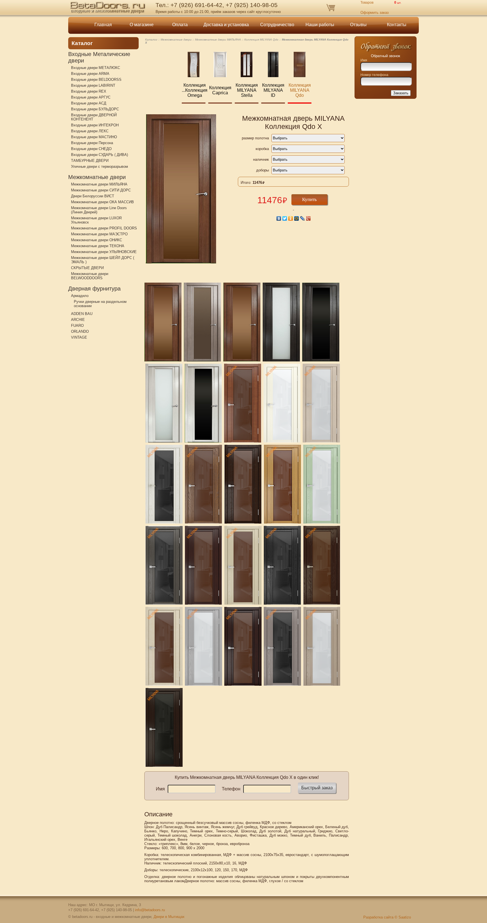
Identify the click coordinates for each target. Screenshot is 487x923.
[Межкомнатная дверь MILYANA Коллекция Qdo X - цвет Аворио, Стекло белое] (282, 403)
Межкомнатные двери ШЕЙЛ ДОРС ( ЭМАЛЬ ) (102, 260)
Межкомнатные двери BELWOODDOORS (89, 276)
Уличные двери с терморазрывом (99, 166)
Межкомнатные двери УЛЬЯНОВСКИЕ (104, 252)
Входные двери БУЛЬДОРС (95, 109)
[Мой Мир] (297, 218)
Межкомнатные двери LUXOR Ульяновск (96, 220)
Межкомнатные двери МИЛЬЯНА (99, 184)
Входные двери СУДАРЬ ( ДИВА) (99, 155)
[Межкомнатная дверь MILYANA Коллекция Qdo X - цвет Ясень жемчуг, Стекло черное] (203, 403)
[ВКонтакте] (279, 218)
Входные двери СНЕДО (91, 149)
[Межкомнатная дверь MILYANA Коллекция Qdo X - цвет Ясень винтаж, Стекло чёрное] (320, 322)
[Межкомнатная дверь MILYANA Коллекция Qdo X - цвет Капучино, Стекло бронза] (243, 565)
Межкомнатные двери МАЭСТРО (99, 234)
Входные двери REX (88, 91)
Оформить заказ (374, 12)
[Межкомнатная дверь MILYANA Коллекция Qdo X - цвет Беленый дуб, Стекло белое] (321, 403)
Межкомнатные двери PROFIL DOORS (104, 228)
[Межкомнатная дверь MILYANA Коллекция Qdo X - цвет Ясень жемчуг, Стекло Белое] (163, 403)
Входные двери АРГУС (90, 97)
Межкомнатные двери (97, 177)
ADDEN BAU (81, 314)
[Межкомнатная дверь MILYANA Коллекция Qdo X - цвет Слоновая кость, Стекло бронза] (164, 646)
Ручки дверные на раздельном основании (100, 304)
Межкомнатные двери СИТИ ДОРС (101, 190)
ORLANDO (80, 331)
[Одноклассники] (291, 218)
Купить (309, 199)
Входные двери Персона (92, 143)
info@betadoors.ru (150, 910)
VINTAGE (79, 337)
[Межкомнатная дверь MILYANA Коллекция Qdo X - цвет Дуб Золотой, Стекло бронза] (282, 484)
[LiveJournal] (303, 218)
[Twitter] (285, 218)
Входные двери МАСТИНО (94, 137)
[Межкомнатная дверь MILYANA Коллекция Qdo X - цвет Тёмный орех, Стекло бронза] (243, 646)
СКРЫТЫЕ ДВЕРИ (87, 268)
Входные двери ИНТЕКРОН (95, 125)
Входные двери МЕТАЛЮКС (95, 68)
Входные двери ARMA (90, 73)
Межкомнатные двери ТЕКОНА (97, 246)
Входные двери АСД (88, 103)
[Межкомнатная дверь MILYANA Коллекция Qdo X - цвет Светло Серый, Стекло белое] (203, 646)
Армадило (79, 296)
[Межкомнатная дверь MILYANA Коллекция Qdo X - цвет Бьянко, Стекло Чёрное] (164, 484)
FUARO (77, 325)
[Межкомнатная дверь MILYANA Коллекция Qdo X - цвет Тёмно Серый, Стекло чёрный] (282, 646)
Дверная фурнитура (94, 288)
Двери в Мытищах (169, 917)
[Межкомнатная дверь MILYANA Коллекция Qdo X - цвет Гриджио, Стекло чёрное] (164, 565)
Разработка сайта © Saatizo (387, 917)
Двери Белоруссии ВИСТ (92, 196)
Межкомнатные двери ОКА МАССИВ (102, 202)
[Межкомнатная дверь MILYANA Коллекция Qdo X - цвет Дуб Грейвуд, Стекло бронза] (202, 322)
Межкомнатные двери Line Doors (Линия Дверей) (99, 210)
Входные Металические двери (99, 57)
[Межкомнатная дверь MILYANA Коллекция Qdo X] (162, 322)
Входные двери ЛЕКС (90, 131)
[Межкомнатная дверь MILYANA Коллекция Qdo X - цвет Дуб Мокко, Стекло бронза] (203, 484)
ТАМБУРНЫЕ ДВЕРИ (90, 160)
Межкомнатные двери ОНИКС (96, 240)
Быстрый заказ (317, 787)
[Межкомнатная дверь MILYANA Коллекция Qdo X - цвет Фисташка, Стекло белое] (321, 484)
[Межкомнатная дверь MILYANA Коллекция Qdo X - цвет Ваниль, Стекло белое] (321, 646)
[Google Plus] (308, 218)
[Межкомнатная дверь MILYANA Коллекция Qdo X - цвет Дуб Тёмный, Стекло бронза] (243, 484)
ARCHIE (78, 320)
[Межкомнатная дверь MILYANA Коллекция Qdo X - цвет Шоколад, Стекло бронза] (321, 565)
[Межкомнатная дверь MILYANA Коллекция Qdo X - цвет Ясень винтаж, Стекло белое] (281, 322)
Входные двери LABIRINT (93, 85)
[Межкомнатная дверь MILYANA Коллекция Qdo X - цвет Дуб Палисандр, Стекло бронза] (241, 322)
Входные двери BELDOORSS (96, 79)
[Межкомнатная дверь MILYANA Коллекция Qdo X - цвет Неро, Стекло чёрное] (282, 565)
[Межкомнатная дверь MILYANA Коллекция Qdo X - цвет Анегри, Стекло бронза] (242, 403)
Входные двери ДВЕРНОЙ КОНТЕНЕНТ (94, 117)
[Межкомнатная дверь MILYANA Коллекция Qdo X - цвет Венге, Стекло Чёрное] (164, 727)
